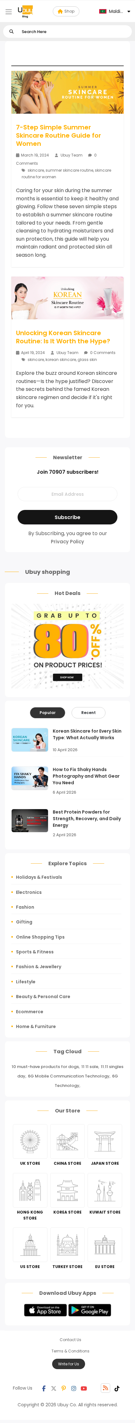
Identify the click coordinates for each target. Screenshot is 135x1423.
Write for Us (68, 1364)
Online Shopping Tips (40, 937)
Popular (48, 712)
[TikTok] (117, 1388)
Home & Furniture (36, 1026)
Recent (88, 712)
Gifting (24, 922)
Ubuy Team (72, 155)
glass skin (87, 359)
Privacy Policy (67, 541)
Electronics (29, 892)
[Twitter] (54, 1388)
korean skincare (61, 359)
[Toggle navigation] (9, 12)
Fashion (25, 907)
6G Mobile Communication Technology (69, 1076)
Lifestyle (25, 982)
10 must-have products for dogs (45, 1067)
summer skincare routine (69, 170)
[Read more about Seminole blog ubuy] (25, 11)
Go (11, 31)
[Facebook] (43, 1388)
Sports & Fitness (35, 952)
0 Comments (102, 352)
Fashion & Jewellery (38, 966)
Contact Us (70, 1339)
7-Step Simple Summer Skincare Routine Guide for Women (58, 135)
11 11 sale (89, 1067)
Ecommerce (29, 1012)
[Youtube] (84, 1388)
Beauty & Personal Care (43, 996)
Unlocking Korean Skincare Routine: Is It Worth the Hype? (63, 337)
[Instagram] (74, 1388)
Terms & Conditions (70, 1351)
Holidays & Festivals (39, 877)
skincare (36, 170)
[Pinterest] (64, 1388)
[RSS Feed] (105, 1388)
